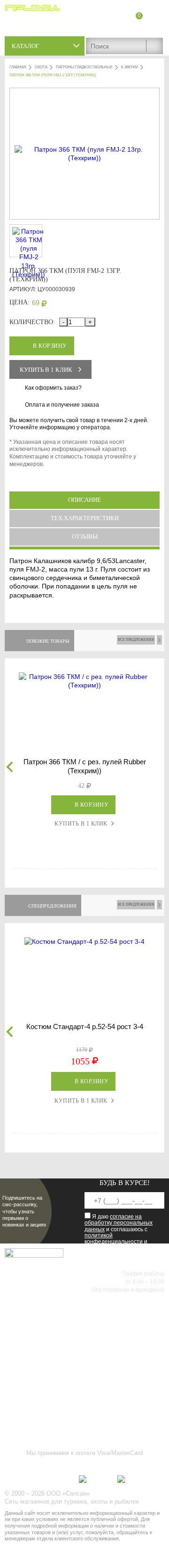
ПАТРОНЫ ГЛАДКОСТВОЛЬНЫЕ (84, 67)
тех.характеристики (85, 518)
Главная (17, 67)
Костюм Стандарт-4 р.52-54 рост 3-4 (84, 1026)
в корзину (50, 346)
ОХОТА (41, 67)
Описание (84, 499)
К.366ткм (129, 67)
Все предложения (136, 640)
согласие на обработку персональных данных (118, 1222)
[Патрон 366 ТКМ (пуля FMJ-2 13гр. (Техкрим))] (84, 158)
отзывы (85, 536)
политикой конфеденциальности (113, 1238)
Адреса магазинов (138, 27)
